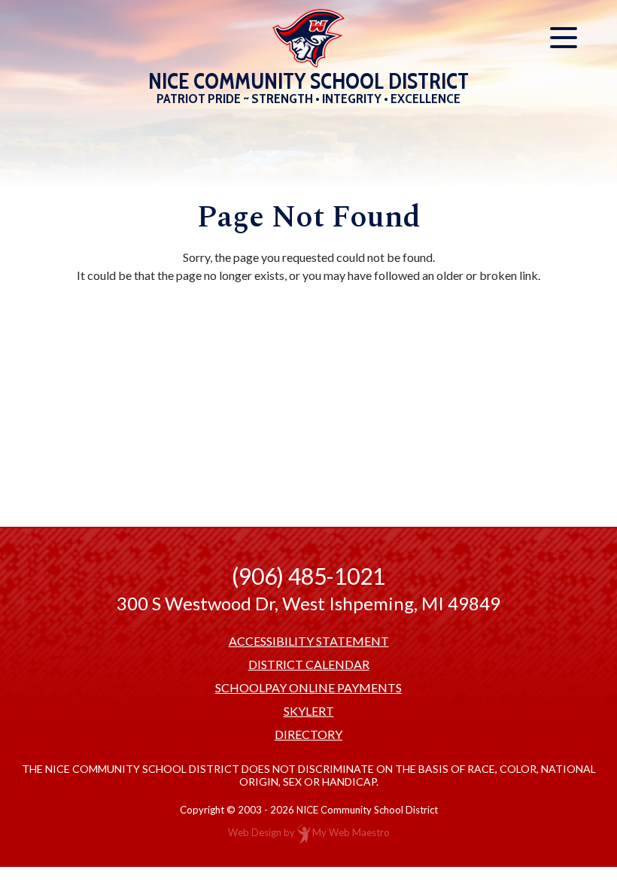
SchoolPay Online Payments (308, 688)
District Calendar (308, 664)
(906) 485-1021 (308, 575)
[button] (563, 37)
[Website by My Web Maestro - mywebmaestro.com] (303, 832)
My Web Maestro (351, 832)
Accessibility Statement (309, 641)
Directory (308, 734)
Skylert (309, 711)
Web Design (254, 832)
